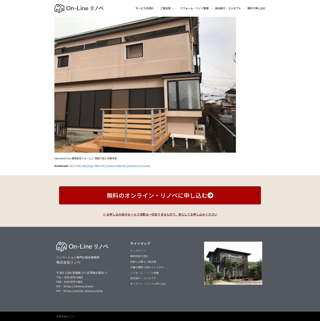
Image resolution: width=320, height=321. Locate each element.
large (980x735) (96, 166)
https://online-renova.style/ (84, 291)
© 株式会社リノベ (65, 316)
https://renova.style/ (79, 286)
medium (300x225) (116, 166)
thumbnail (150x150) (139, 166)
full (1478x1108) (77, 166)
